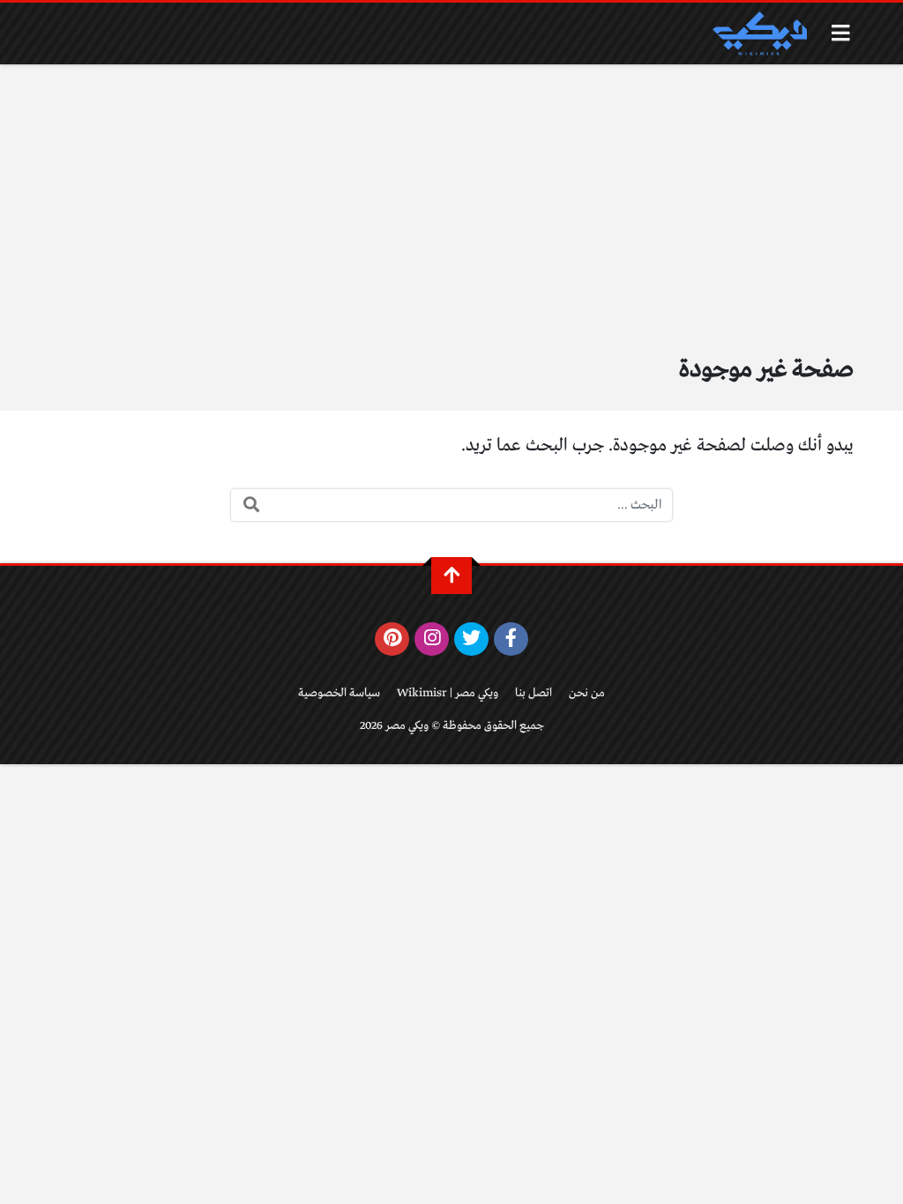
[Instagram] (431, 639)
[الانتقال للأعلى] (451, 575)
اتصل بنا (533, 693)
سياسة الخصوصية (339, 693)
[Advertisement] (451, 196)
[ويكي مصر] (759, 33)
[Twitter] (471, 639)
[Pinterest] (392, 639)
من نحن (587, 693)
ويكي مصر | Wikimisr (447, 693)
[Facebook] (511, 639)
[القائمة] (841, 33)
